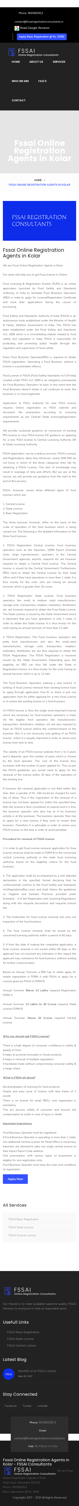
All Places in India (42, 1446)
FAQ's (42, 81)
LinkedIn (43, 1406)
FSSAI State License (21, 1227)
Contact (19, 100)
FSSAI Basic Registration (24, 1219)
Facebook (11, 1406)
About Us (36, 62)
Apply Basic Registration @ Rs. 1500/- (42, 36)
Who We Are (20, 81)
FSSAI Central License (22, 1235)
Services (59, 62)
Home (16, 62)
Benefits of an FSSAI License (37, 1371)
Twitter (27, 1406)
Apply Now (15, 1179)
